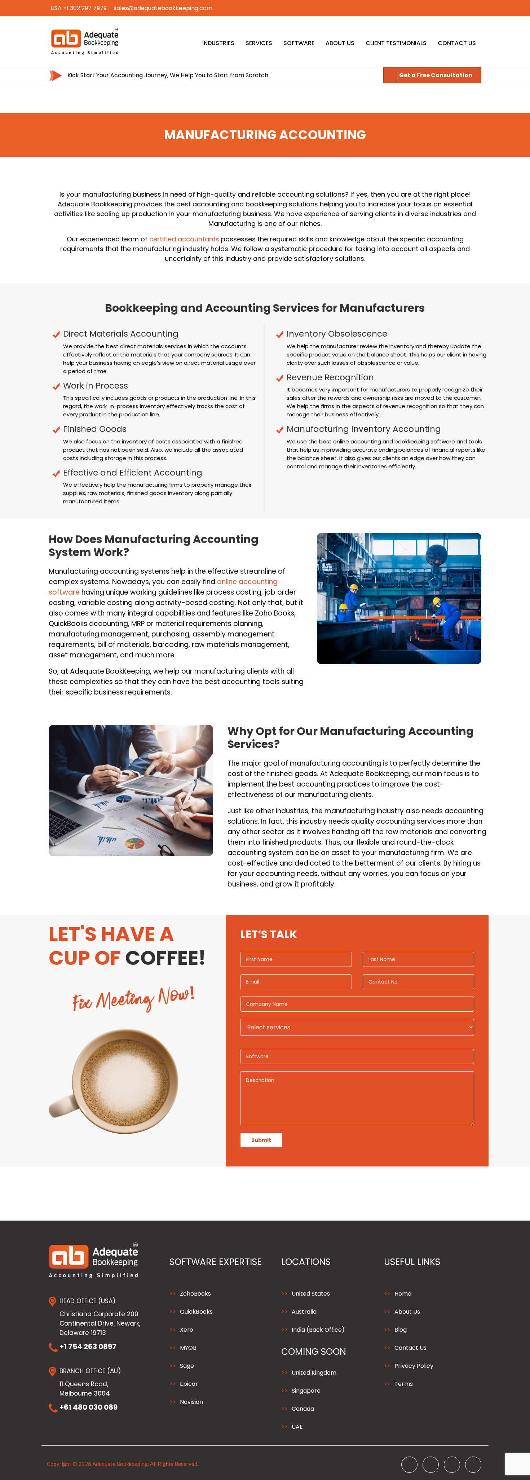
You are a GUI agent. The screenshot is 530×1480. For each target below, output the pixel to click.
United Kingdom (314, 1373)
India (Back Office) (318, 1330)
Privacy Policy (413, 1366)
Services (259, 43)
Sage (187, 1366)
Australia (304, 1312)
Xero (186, 1330)
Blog (400, 1330)
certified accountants (184, 239)
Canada (303, 1409)
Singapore (306, 1391)
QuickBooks (196, 1312)
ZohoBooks (195, 1293)
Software (298, 43)
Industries (218, 43)
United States (311, 1293)
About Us (340, 43)
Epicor (189, 1384)
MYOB (188, 1348)
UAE (297, 1427)
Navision (191, 1402)
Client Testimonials (396, 43)
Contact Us (457, 43)
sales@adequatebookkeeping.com (163, 8)
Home (402, 1293)
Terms (403, 1384)
